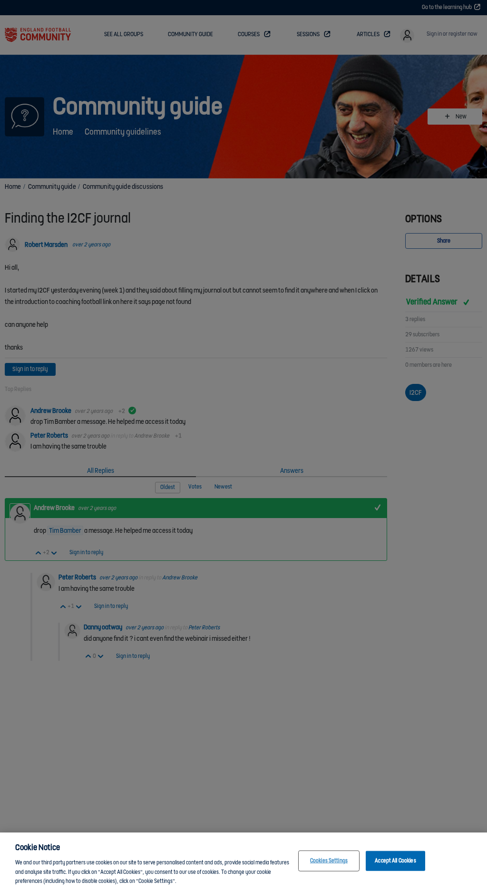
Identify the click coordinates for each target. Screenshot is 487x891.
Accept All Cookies (395, 861)
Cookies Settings (329, 861)
